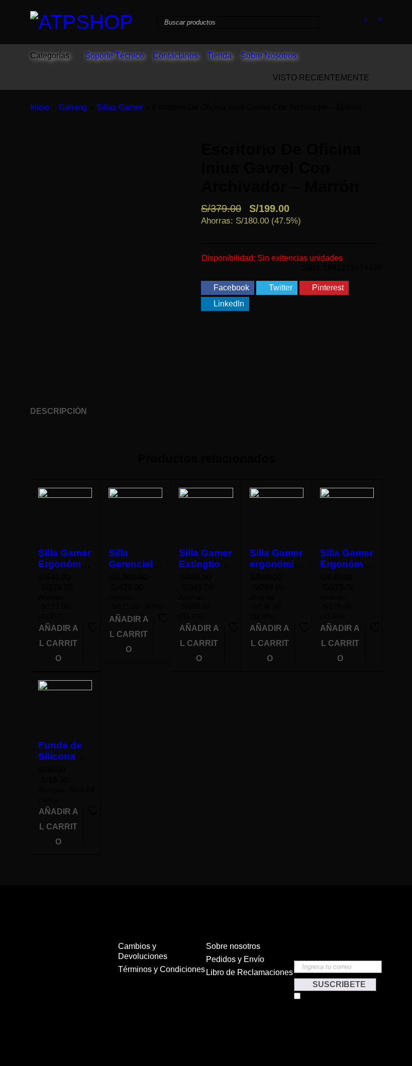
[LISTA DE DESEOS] (92, 635)
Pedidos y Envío (235, 959)
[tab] (53, 411)
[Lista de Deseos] (360, 21)
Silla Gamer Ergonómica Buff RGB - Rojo (64, 569)
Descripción (58, 411)
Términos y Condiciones (161, 969)
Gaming (73, 107)
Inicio (39, 107)
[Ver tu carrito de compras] (375, 21)
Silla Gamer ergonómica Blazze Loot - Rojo (276, 569)
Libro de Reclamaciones (249, 972)
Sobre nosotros (233, 946)
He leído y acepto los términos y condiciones (335, 1000)
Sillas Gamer (119, 107)
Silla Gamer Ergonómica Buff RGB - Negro (346, 569)
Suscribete (338, 984)
